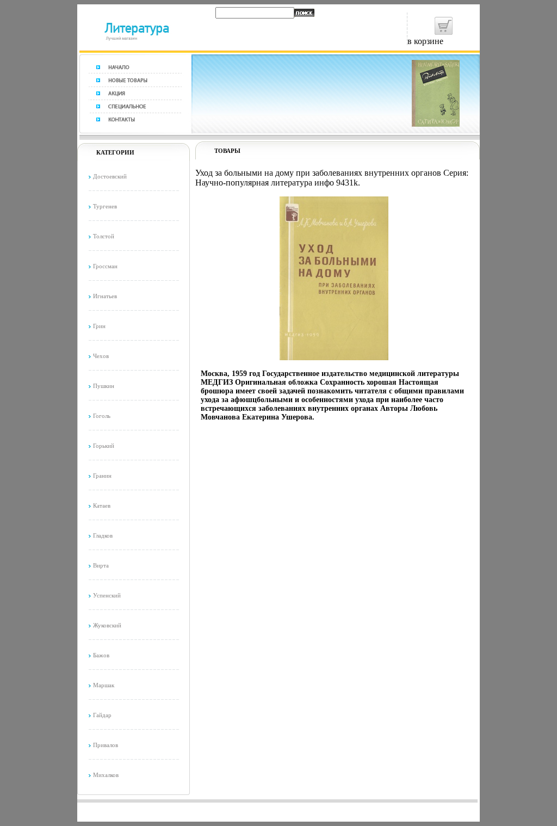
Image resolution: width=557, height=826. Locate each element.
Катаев (101, 505)
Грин (99, 326)
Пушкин (103, 386)
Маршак (103, 685)
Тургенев (105, 206)
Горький (103, 445)
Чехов (101, 356)
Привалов (105, 745)
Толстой (103, 236)
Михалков (106, 775)
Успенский (107, 595)
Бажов (101, 655)
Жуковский (107, 625)
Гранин (102, 475)
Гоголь (101, 415)
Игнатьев (105, 296)
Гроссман (105, 266)
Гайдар (102, 715)
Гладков (103, 535)
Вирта (101, 565)
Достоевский (110, 176)
